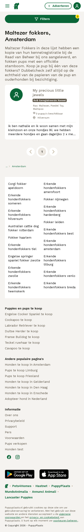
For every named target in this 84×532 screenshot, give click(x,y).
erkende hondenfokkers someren (19, 199)
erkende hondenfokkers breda (59, 285)
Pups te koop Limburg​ (21, 370)
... (7, 166)
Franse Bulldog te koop (22, 337)
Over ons (11, 415)
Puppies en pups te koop (23, 308)
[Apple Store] (54, 474)
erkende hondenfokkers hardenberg (55, 211)
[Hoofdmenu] (7, 6)
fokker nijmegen (56, 199)
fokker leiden (54, 222)
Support (11, 426)
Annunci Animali (44, 492)
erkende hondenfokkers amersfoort (55, 188)
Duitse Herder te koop (21, 331)
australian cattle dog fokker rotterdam (23, 228)
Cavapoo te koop (17, 348)
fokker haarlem (19, 237)
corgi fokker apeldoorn (17, 186)
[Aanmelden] (77, 6)
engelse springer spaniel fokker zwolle (24, 258)
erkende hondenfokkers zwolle (19, 272)
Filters (59, 18)
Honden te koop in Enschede (26, 393)
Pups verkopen (16, 443)
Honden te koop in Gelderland (27, 382)
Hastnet (41, 486)
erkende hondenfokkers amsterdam (55, 245)
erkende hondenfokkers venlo (59, 274)
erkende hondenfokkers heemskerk (19, 287)
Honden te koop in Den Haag (26, 387)
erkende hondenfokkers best (59, 231)
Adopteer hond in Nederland (26, 399)
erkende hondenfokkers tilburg (55, 260)
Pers (8, 432)
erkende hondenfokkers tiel (22, 247)
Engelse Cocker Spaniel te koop (28, 314)
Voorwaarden (14, 438)
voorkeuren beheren (65, 520)
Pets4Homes (21, 486)
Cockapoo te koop (18, 320)
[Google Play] (19, 474)
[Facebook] (9, 457)
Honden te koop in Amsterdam (27, 364)
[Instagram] (17, 457)
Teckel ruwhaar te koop (22, 342)
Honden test (14, 449)
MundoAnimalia (16, 492)
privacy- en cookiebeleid (45, 517)
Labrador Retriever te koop (25, 325)
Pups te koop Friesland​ (22, 376)
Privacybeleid (14, 421)
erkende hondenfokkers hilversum (19, 215)
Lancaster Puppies (19, 497)
